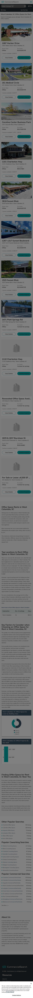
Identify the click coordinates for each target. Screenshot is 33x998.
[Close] (31, 983)
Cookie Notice (10, 992)
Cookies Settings (16, 995)
